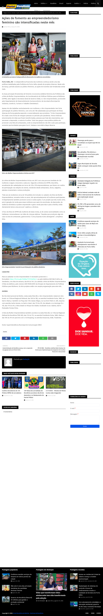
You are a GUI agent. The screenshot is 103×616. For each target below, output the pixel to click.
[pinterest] (98, 289)
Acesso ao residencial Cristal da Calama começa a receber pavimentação (89, 577)
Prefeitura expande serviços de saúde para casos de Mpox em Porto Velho (88, 223)
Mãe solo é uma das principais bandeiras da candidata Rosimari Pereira (21, 588)
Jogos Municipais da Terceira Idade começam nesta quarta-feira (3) (89, 166)
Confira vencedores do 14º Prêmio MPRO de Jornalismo (11, 392)
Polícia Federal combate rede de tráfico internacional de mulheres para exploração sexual (89, 195)
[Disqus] (34, 487)
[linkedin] (85, 289)
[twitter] (78, 289)
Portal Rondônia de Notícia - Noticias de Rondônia (28, 613)
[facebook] (71, 289)
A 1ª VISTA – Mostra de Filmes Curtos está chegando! (56, 392)
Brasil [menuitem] (61, 3)
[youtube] (85, 294)
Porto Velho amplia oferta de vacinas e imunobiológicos (87, 234)
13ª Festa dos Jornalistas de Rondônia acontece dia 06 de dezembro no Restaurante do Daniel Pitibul (34, 394)
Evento (5, 331)
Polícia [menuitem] (86, 3)
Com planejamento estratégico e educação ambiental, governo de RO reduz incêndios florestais (90, 604)
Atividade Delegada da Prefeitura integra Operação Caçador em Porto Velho (89, 183)
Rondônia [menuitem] (53, 3)
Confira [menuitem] (76, 3)
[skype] (98, 294)
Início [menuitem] (36, 3)
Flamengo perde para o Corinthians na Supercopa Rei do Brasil (89, 143)
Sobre (92, 613)
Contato (98, 613)
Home (87, 613)
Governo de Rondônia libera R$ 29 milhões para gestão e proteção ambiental (21, 600)
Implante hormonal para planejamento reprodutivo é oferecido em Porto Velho (87, 244)
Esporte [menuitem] (68, 3)
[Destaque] (51, 581)
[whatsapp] (91, 294)
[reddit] (91, 289)
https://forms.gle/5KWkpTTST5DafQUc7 (23, 279)
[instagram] (78, 294)
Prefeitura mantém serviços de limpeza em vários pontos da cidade (21, 577)
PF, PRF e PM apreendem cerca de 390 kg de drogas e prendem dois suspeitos (89, 206)
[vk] (71, 294)
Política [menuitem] (43, 3)
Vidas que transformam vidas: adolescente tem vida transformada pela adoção (50, 595)
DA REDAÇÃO (41, 601)
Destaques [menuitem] (46, 10)
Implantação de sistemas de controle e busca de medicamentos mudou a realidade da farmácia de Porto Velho (89, 590)
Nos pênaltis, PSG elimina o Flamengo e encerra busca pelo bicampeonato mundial (88, 154)
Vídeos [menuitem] (36, 10)
